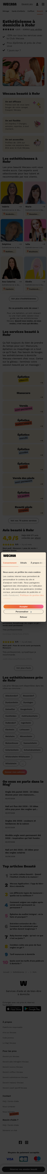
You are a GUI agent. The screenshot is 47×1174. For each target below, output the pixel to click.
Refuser (23, 617)
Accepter (23, 606)
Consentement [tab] (9, 563)
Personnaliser (22, 611)
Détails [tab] (23, 563)
